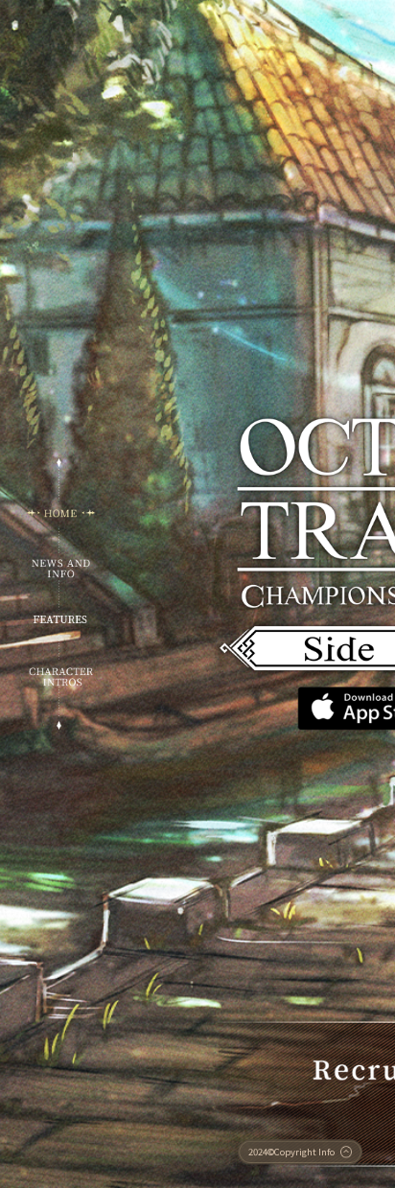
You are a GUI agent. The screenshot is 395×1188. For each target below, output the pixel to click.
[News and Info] (60, 567)
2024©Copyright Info (291, 1151)
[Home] (60, 513)
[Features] (60, 677)
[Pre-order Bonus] (60, 619)
